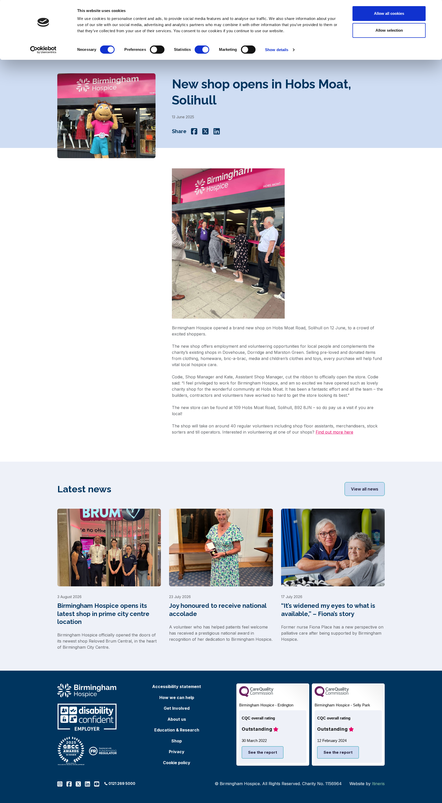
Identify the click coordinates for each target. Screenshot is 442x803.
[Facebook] (194, 131)
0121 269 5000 (121, 783)
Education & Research (176, 729)
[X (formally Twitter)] (205, 131)
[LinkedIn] (216, 131)
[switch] (157, 49)
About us (177, 719)
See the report (262, 752)
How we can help (176, 697)
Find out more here (334, 432)
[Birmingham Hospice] (87, 690)
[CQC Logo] (256, 695)
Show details (276, 50)
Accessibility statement (176, 686)
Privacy (176, 751)
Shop (176, 740)
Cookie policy (176, 762)
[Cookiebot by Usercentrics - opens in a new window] (43, 50)
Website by (367, 783)
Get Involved (177, 708)
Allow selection (389, 30)
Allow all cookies (389, 13)
